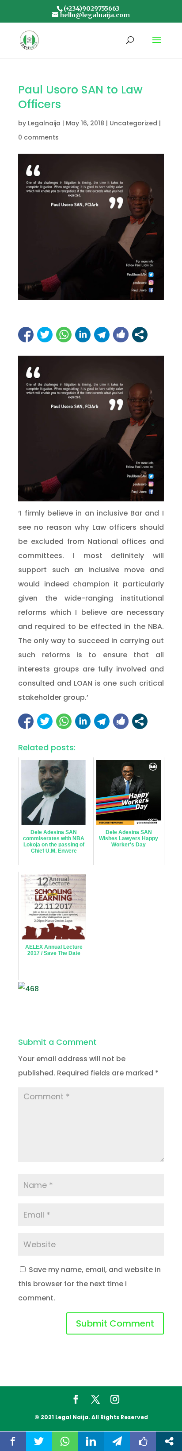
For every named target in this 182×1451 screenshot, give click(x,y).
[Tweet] (45, 334)
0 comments (38, 137)
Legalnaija (44, 123)
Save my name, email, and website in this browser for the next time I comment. (89, 1284)
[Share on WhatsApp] (64, 334)
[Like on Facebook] (121, 334)
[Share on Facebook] (26, 334)
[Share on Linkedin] (83, 334)
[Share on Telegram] (102, 334)
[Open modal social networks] (140, 334)
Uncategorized (133, 123)
